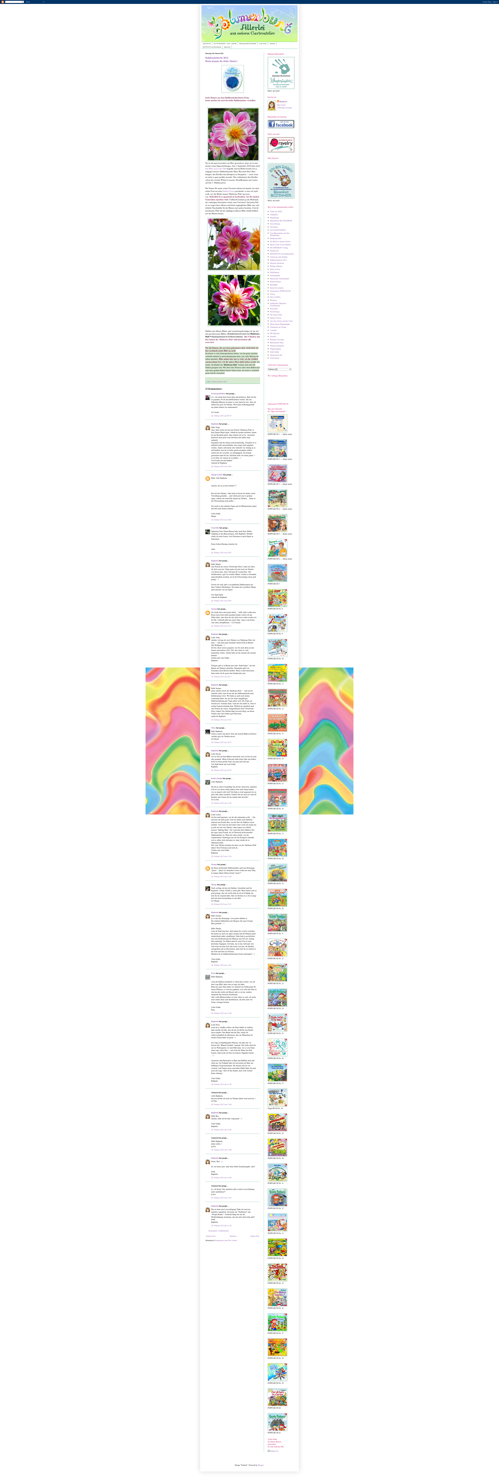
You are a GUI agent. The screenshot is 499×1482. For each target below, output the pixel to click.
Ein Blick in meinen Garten (280, 241)
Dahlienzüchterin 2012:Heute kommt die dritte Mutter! (221, 59)
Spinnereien (274, 250)
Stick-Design (274, 311)
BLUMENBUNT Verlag (279, 247)
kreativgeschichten (218, 393)
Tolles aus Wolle (276, 211)
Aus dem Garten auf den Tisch (281, 321)
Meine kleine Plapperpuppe (280, 324)
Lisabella (273, 330)
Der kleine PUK (276, 314)
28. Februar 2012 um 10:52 (221, 742)
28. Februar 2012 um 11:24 (221, 856)
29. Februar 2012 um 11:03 (221, 1197)
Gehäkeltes (274, 214)
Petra (213, 973)
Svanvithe (215, 527)
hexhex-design (216, 778)
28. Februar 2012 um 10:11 (221, 626)
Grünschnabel (275, 275)
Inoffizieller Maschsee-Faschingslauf (278, 304)
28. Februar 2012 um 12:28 (221, 1084)
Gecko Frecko (263, 43)
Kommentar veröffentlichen (219, 1230)
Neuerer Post (210, 1236)
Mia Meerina (274, 333)
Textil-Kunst (274, 358)
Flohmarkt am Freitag (278, 327)
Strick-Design (275, 224)
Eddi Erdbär (274, 352)
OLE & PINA (275, 297)
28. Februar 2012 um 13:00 (221, 1104)
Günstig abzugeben (277, 345)
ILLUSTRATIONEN (278, 230)
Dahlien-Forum (228, 191)
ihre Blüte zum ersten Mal (215, 168)
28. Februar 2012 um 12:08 (221, 1013)
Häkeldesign (274, 217)
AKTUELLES (207, 43)
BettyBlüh (273, 284)
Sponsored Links (276, 355)
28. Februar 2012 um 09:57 (221, 415)
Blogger (261, 1465)
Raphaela (215, 423)
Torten (272, 294)
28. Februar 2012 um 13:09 (221, 1177)
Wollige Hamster (276, 266)
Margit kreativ (217, 474)
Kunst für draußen (276, 288)
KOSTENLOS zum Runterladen (212, 47)
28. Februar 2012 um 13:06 (221, 1129)
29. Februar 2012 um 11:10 (221, 1225)
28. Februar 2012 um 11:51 (221, 904)
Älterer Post (254, 1236)
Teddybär (272, 43)
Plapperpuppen (275, 349)
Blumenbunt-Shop (276, 342)
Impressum (227, 47)
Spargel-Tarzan (275, 318)
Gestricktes (274, 227)
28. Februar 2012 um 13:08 (221, 1150)
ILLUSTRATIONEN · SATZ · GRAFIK (225, 43)
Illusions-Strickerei (277, 263)
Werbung (273, 300)
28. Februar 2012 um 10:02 (221, 466)
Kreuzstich (274, 308)
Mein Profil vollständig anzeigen (284, 106)
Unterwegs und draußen (278, 257)
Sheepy (214, 884)
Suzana (214, 608)
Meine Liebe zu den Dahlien (280, 244)
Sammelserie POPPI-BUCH (280, 291)
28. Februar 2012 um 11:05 (221, 803)
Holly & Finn (275, 269)
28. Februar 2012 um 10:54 (221, 770)
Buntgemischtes (275, 238)
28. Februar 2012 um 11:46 (221, 876)
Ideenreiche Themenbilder (279, 278)
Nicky (213, 727)
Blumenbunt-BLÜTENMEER (247, 43)
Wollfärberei (274, 272)
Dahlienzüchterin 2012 (219, 382)
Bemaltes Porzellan (277, 339)
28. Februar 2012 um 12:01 (221, 965)
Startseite (233, 1236)
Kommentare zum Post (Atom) (225, 1240)
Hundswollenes (275, 281)
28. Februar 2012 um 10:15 (221, 719)
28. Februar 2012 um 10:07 (221, 552)
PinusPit (273, 336)
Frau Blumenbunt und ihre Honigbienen (280, 234)
